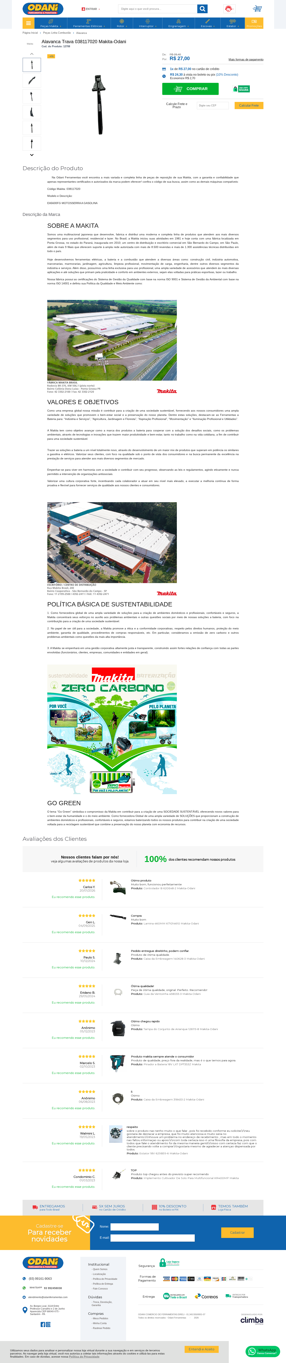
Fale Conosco (100, 1288)
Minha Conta (100, 1323)
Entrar (91, 9)
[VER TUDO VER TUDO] (28, 23)
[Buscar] (202, 8)
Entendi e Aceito (201, 1349)
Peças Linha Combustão (57, 32)
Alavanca (81, 33)
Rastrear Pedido (101, 1328)
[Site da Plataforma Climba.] (251, 1319)
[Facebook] (43, 1324)
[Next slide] (32, 154)
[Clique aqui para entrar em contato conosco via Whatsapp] (263, 1351)
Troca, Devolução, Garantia (102, 1304)
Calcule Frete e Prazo (176, 105)
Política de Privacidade (84, 1356)
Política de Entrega (103, 1283)
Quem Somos (100, 1269)
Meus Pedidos (100, 1318)
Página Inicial (31, 32)
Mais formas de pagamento (246, 59)
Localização (99, 1274)
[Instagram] (48, 1324)
